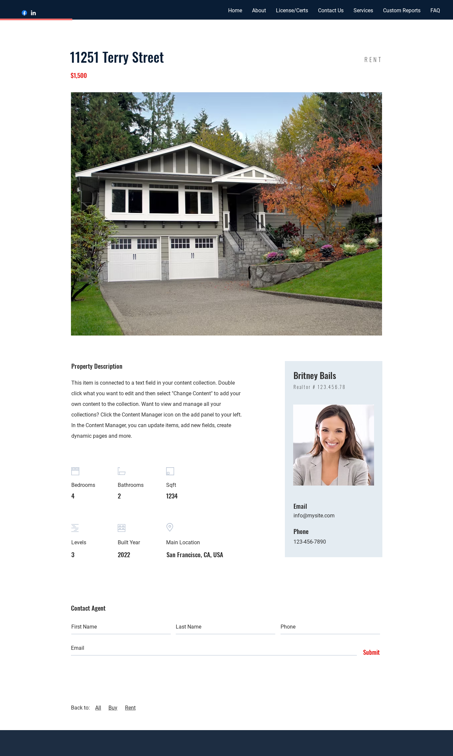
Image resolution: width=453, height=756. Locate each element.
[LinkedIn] (33, 12)
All (98, 708)
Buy (112, 708)
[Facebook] (24, 12)
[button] (331, 10)
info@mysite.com (314, 515)
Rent (130, 708)
